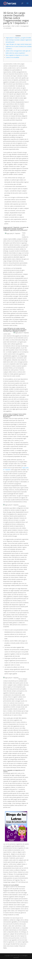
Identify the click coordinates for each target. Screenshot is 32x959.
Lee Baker (7, 26)
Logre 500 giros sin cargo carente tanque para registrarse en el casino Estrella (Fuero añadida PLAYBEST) (18, 46)
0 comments (7, 28)
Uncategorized (24, 26)
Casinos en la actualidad (12, 57)
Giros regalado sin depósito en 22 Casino (17, 55)
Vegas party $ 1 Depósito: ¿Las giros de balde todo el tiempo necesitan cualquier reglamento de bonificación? (19, 40)
